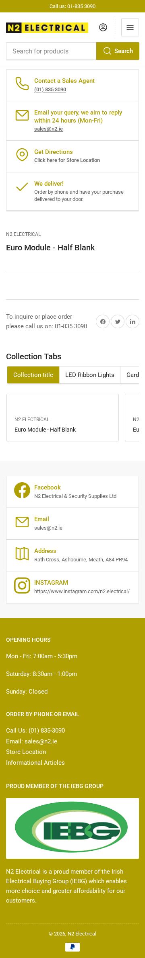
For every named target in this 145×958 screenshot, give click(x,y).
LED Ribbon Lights (89, 375)
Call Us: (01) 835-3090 (35, 730)
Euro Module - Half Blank (45, 429)
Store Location (26, 751)
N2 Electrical (23, 234)
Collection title (33, 375)
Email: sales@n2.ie (31, 741)
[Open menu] (130, 27)
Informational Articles (35, 762)
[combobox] (72, 51)
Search (123, 51)
